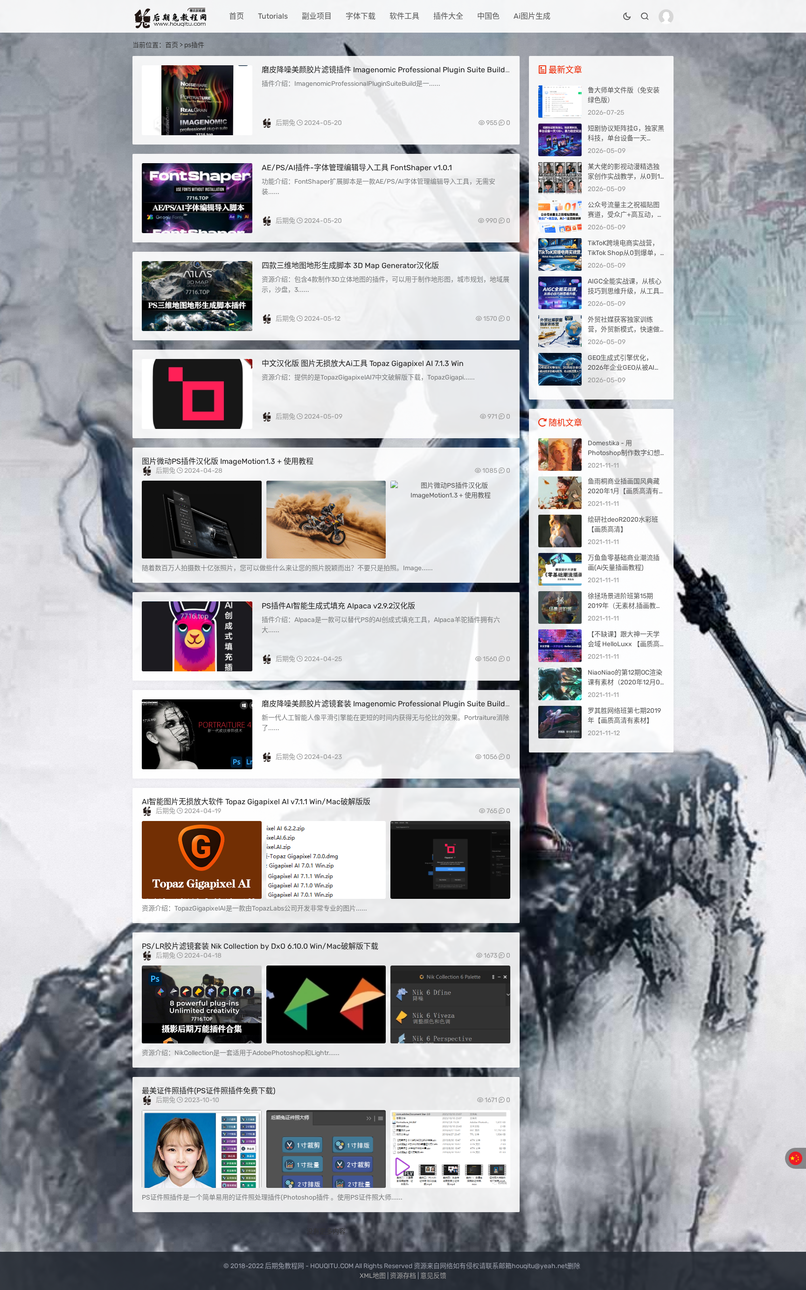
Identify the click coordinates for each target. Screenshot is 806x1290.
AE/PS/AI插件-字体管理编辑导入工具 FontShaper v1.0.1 (357, 167)
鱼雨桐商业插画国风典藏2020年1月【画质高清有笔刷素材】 (624, 491)
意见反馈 (433, 1276)
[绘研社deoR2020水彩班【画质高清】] (560, 531)
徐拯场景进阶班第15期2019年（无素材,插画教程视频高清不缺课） (625, 606)
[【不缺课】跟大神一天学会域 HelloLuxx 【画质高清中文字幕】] (560, 645)
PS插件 (197, 127)
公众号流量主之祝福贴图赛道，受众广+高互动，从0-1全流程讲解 (626, 214)
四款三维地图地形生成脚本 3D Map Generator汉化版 (350, 265)
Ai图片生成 (532, 16)
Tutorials (273, 16)
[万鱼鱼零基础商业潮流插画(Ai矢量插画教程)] (560, 569)
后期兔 (285, 123)
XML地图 (373, 1276)
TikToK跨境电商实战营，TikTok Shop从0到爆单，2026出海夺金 (624, 253)
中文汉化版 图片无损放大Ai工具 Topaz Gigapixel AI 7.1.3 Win (363, 363)
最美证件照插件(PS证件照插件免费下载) (208, 1090)
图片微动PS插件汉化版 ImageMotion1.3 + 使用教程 (227, 461)
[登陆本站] (666, 16)
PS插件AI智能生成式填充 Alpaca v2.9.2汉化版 (338, 605)
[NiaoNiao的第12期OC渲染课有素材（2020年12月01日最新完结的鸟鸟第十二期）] (560, 684)
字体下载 (360, 16)
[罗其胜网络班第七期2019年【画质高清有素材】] (560, 722)
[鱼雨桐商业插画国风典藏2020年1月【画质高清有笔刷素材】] (560, 492)
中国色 (488, 16)
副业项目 (317, 16)
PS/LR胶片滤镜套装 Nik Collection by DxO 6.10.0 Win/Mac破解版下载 (260, 946)
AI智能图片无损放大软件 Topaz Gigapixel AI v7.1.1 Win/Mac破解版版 (256, 801)
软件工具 (404, 16)
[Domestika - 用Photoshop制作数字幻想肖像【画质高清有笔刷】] (560, 454)
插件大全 (448, 16)
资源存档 (403, 1276)
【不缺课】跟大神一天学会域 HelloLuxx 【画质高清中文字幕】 (624, 644)
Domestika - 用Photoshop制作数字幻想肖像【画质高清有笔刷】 (624, 453)
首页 (236, 16)
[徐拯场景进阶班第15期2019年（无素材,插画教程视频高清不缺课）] (560, 607)
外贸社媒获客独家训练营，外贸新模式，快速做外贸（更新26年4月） (624, 329)
